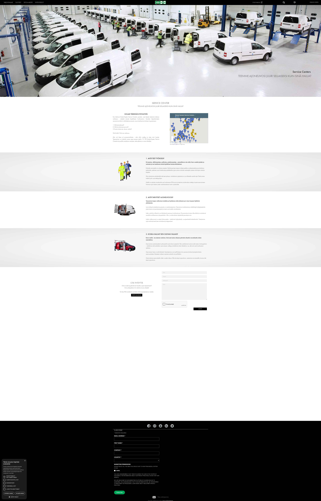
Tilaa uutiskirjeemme (163, 497)
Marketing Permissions (122, 464)
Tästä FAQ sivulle (136, 295)
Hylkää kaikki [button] (20, 493)
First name (118, 443)
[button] (14, 497)
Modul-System (175, 144)
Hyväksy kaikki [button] (8, 493)
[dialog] (14, 479)
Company (118, 450)
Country (117, 457)
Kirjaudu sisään (314, 2)
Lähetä (200, 309)
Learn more (135, 483)
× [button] (24, 460)
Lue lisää (11, 473)
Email (118, 470)
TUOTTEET (18, 2)
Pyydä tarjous (256, 2)
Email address (119, 436)
